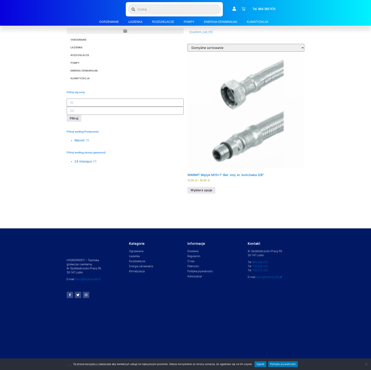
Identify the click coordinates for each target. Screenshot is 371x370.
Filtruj (74, 118)
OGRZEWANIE (109, 21)
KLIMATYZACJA (257, 21)
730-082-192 (260, 266)
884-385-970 (260, 262)
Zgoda (260, 364)
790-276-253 (260, 270)
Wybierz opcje (201, 190)
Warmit (79, 140)
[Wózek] (243, 9)
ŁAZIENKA (135, 21)
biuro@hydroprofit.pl (87, 279)
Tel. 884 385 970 (263, 9)
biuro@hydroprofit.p (268, 277)
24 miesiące (83, 161)
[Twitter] (78, 295)
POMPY (189, 21)
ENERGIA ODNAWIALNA (220, 21)
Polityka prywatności (283, 364)
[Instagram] (86, 295)
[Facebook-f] (70, 295)
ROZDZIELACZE (163, 21)
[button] (125, 31)
